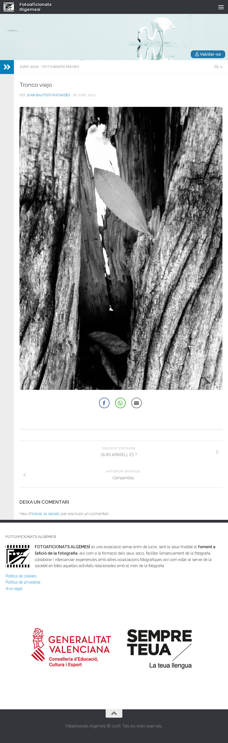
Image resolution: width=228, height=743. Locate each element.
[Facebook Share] (104, 403)
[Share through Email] (136, 403)
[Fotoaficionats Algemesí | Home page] (11, 7)
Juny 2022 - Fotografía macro (49, 67)
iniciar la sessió (46, 513)
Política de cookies (21, 576)
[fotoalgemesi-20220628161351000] (120, 248)
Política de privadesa (23, 582)
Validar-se (210, 54)
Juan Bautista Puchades (48, 95)
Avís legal (14, 588)
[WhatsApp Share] (120, 403)
